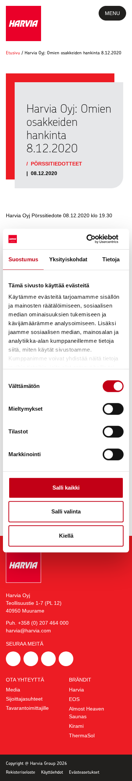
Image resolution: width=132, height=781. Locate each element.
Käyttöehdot (52, 772)
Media (13, 690)
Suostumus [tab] (23, 259)
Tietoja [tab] (111, 259)
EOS (74, 699)
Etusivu (13, 52)
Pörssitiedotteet (56, 164)
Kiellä (66, 536)
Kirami (76, 726)
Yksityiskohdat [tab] (68, 259)
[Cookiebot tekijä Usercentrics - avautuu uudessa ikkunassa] (93, 239)
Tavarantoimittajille (27, 708)
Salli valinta (66, 511)
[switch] (113, 409)
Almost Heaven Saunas (86, 712)
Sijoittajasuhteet (24, 699)
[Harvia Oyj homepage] (23, 23)
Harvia (76, 690)
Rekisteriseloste (20, 772)
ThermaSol (82, 735)
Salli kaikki (66, 487)
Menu (112, 13)
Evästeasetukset (84, 772)
